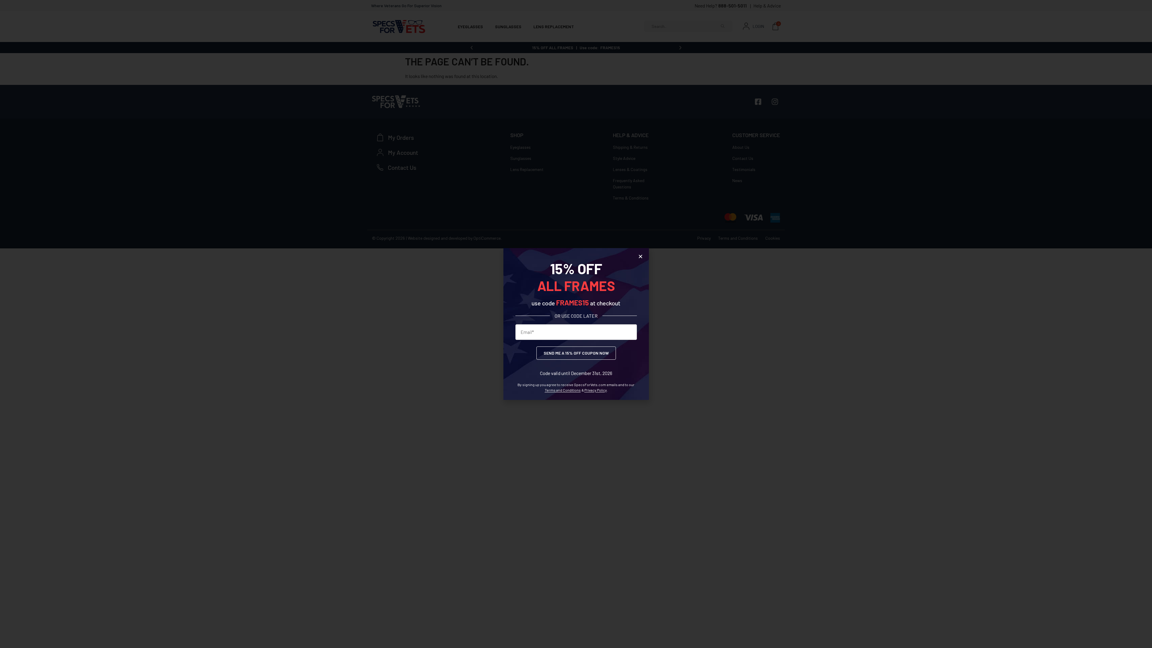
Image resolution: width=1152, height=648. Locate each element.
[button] (640, 256)
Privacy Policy (595, 390)
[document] (576, 324)
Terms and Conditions (563, 390)
